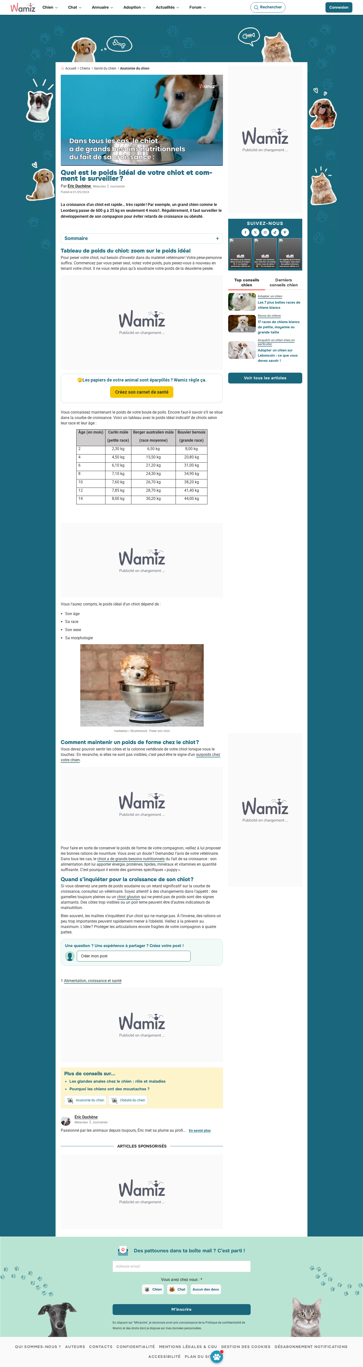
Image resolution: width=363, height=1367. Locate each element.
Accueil (70, 68)
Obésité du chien (132, 1100)
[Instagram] (265, 232)
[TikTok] (275, 232)
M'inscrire (181, 1309)
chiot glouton (128, 896)
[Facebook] (245, 232)
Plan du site (200, 1356)
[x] (255, 232)
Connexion (338, 7)
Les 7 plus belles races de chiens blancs (279, 305)
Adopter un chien (270, 296)
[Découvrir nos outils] (216, 1356)
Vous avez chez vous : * (181, 1279)
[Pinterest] (285, 232)
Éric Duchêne (80, 186)
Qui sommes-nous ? (38, 1346)
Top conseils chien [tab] (246, 282)
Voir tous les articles (265, 377)
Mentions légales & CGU (188, 1346)
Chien (157, 1289)
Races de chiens (269, 316)
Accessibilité (164, 1356)
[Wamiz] (23, 7)
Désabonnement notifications (311, 1346)
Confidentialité (136, 1346)
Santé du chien (105, 68)
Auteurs (75, 1346)
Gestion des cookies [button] (246, 1346)
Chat (181, 1289)
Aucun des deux (206, 1289)
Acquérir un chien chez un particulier (276, 342)
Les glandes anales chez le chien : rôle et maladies (117, 1081)
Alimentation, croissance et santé (92, 980)
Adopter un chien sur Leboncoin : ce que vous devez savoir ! (278, 355)
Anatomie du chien (134, 68)
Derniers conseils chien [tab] (284, 282)
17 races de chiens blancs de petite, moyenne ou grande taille (279, 327)
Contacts (101, 1346)
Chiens (85, 68)
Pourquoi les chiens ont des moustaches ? (109, 1089)
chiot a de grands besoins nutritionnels (131, 859)
